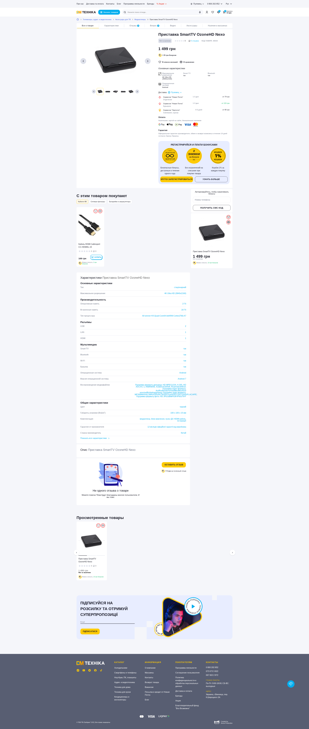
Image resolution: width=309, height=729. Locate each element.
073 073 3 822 (212, 671)
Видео (173, 26)
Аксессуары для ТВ (123, 19)
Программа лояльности (134, 4)
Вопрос (154, 26)
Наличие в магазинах (217, 26)
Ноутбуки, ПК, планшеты (125, 677)
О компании (150, 668)
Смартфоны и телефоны (125, 673)
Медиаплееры (140, 19)
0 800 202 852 (213, 4)
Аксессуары (191, 26)
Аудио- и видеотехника (124, 682)
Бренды (150, 4)
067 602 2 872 (212, 675)
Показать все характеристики (93, 438)
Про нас (80, 4)
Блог (119, 4)
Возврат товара (152, 682)
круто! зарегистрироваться (177, 179)
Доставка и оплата (183, 691)
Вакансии (149, 687)
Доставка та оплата (95, 4)
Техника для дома (122, 687)
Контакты (110, 4)
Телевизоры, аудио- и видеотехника (97, 19)
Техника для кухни (122, 692)
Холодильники (120, 668)
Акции (178, 701)
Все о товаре (88, 26)
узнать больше (211, 179)
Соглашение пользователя (187, 673)
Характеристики (111, 26)
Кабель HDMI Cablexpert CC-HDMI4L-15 (89, 245)
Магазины (149, 673)
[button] (94, 91)
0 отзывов (195, 41)
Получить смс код (211, 208)
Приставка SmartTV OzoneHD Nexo (87, 560)
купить (98, 257)
